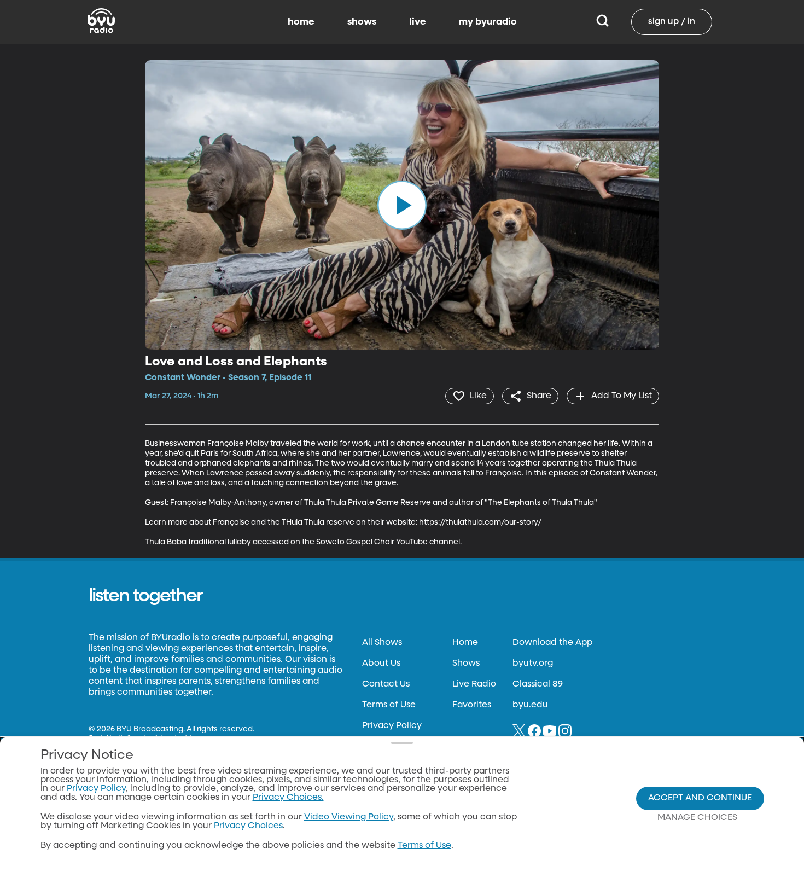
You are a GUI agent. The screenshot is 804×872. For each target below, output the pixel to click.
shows (361, 22)
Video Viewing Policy (348, 817)
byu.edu (530, 705)
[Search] (602, 22)
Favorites (471, 705)
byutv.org (532, 663)
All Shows (382, 642)
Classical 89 (537, 684)
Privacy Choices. (288, 797)
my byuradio (488, 22)
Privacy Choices (248, 826)
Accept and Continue (700, 798)
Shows (466, 663)
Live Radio (474, 684)
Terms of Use (389, 705)
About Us (381, 663)
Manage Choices (697, 817)
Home (465, 642)
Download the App (552, 642)
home (301, 22)
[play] (402, 204)
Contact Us (386, 684)
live (417, 22)
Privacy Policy (392, 726)
